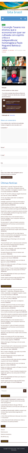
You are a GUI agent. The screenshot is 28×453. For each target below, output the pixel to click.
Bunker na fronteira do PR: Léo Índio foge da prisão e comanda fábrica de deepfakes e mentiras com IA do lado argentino (13, 235)
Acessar (3, 429)
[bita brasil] (14, 2)
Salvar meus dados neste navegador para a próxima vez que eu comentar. (12, 173)
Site (2, 163)
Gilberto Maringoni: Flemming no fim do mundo (13, 239)
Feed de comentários (6, 434)
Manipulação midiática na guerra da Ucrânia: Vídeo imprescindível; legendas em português (13, 412)
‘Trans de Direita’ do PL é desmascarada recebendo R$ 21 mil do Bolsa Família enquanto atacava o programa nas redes (14, 244)
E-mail (3, 155)
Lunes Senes (11, 50)
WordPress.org (4, 436)
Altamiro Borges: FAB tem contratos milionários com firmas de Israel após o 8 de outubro (14, 406)
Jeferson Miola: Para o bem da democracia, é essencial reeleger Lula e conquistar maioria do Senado (13, 218)
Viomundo (12, 115)
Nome (3, 147)
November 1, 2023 (10, 110)
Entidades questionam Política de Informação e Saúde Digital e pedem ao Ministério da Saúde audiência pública (13, 203)
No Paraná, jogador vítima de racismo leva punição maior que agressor (13, 401)
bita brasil (14, 12)
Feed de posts (4, 432)
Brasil (4, 24)
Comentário (4, 127)
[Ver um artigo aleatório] (25, 18)
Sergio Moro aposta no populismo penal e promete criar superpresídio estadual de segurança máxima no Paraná (14, 212)
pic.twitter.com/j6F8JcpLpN (12, 104)
